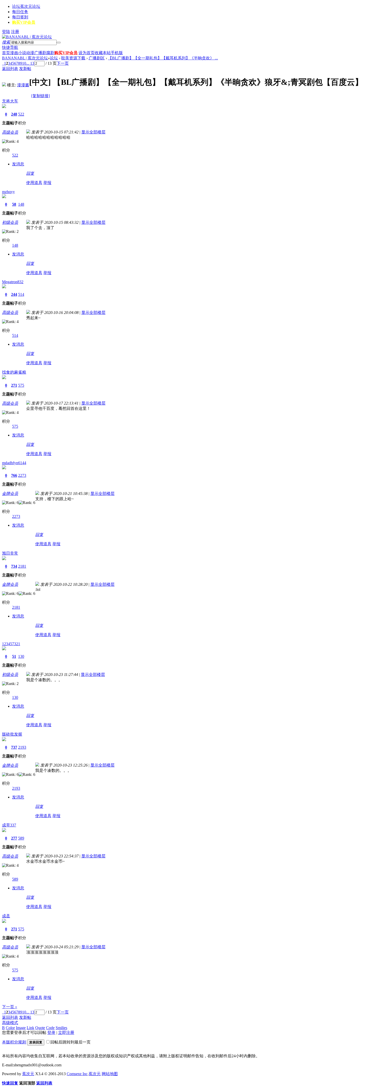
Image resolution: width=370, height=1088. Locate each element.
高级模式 (10, 1023)
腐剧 (50, 53)
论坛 (26, 6)
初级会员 (10, 222)
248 (14, 114)
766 (14, 475)
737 (14, 747)
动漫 (30, 53)
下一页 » (9, 1007)
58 (14, 204)
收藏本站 (103, 53)
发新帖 (25, 68)
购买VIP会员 (23, 22)
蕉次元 (28, 1074)
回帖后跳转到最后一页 (70, 1042)
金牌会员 (10, 493)
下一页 (63, 63)
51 (14, 656)
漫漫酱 (23, 85)
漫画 (14, 53)
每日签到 (20, 17)
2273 (22, 475)
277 (14, 838)
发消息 (18, 164)
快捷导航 (10, 47)
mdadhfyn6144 (14, 463)
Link (30, 1028)
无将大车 (10, 101)
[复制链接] (40, 96)
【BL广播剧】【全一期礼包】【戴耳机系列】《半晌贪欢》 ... (163, 58)
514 (21, 294)
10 (24, 63)
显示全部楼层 (93, 132)
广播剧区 (97, 58)
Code (50, 1028)
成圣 (6, 916)
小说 (22, 53)
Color (10, 1028)
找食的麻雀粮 (14, 372)
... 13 (30, 63)
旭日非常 (10, 553)
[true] (59, 42)
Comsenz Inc (77, 1074)
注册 (15, 31)
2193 (22, 747)
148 (21, 204)
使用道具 (34, 182)
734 (14, 566)
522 (21, 114)
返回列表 (10, 68)
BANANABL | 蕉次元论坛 (25, 58)
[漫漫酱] (4, 85)
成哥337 (9, 825)
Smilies (61, 1028)
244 (14, 294)
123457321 (11, 644)
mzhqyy (8, 192)
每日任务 (20, 12)
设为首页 (87, 53)
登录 (51, 1032)
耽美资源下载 (73, 58)
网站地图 (110, 1074)
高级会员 (10, 132)
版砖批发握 (12, 734)
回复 (30, 173)
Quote (40, 1028)
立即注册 (66, 1032)
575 (21, 385)
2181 (22, 566)
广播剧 (40, 53)
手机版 (117, 53)
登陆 (6, 31)
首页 (6, 53)
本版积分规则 (14, 1042)
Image (21, 1028)
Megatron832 (12, 282)
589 (21, 838)
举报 (47, 182)
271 (14, 385)
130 (21, 656)
